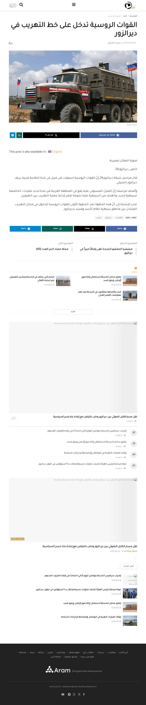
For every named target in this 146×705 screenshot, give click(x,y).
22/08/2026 (115, 285)
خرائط (41, 653)
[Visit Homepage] (130, 5)
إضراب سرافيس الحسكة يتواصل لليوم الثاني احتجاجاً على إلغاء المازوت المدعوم (87, 431)
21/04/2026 (115, 300)
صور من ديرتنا (87, 657)
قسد (98, 218)
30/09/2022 (130, 43)
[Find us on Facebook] (84, 694)
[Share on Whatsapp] (19, 135)
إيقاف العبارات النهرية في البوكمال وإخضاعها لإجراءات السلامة (95, 453)
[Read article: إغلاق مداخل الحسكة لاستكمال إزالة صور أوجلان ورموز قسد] (130, 281)
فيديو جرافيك (70, 657)
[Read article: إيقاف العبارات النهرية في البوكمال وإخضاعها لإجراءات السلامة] (130, 621)
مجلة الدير (56, 657)
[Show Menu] (73, 5)
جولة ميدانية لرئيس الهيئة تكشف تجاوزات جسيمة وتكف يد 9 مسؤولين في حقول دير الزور (82, 464)
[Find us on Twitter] (79, 694)
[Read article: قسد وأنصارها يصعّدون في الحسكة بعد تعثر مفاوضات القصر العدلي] (130, 296)
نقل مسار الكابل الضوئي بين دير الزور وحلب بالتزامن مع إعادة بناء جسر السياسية (95, 417)
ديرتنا (32, 653)
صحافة (22, 653)
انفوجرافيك (74, 653)
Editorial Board (130, 552)
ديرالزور (108, 218)
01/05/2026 (48, 285)
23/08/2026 (114, 552)
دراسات (100, 653)
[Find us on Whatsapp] (74, 694)
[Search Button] (21, 5)
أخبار (125, 16)
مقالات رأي (88, 653)
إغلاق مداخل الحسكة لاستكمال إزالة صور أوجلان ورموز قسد (96, 442)
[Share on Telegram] (12, 135)
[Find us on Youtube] (62, 694)
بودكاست (60, 653)
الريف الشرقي (114, 16)
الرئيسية (133, 16)
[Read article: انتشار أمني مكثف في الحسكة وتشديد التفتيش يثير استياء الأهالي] (63, 281)
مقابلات (112, 653)
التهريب (119, 218)
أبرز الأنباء (123, 653)
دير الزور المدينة (17, 539)
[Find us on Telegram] (69, 694)
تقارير (50, 653)
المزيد (73, 312)
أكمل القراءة (127, 565)
